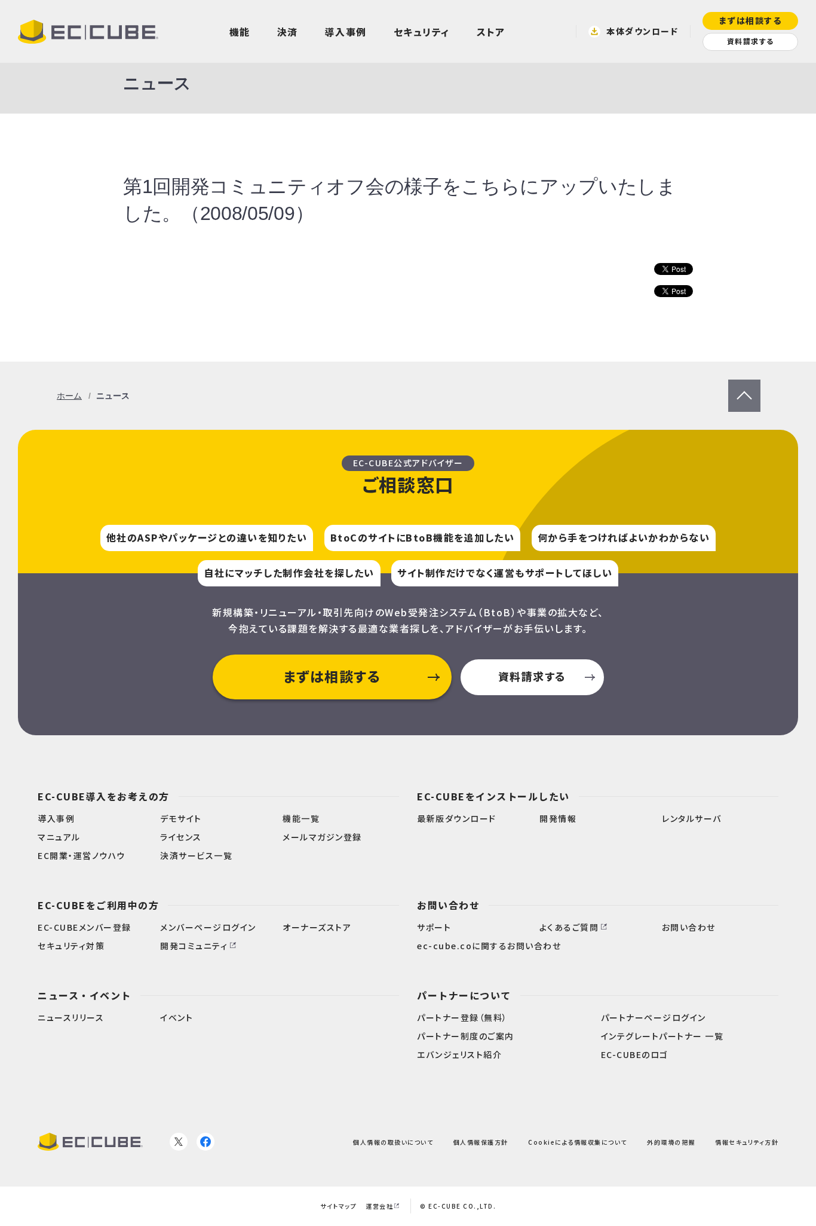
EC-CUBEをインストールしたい (493, 796)
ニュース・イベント (84, 995)
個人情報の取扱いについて (393, 1142)
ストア (491, 32)
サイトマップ (338, 1205)
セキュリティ (422, 32)
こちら (490, 186)
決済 (287, 32)
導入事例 (346, 32)
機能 (239, 32)
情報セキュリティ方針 (746, 1142)
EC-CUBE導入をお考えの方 (104, 796)
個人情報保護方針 (480, 1142)
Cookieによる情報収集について (577, 1142)
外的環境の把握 (671, 1142)
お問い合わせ (448, 905)
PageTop (744, 387)
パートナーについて (464, 995)
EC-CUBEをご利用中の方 (98, 905)
